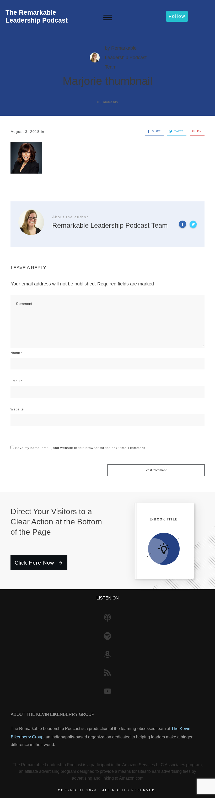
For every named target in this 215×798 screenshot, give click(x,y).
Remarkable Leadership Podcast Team (126, 57)
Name (16, 353)
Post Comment (156, 470)
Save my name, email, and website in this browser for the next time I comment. (80, 448)
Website (17, 409)
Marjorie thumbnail (107, 81)
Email (16, 381)
